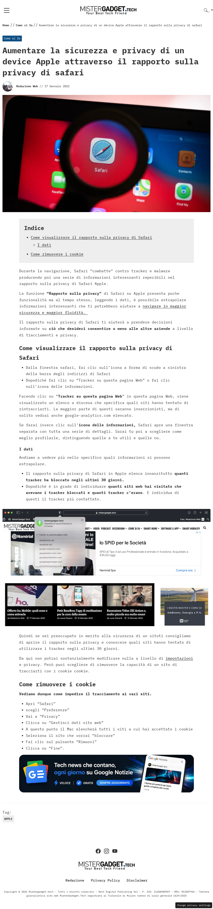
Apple (8, 819)
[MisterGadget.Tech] (108, 10)
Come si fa (12, 38)
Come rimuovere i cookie (57, 254)
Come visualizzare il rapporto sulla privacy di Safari (91, 237)
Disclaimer (137, 880)
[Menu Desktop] (6, 10)
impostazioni (179, 658)
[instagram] (106, 851)
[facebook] (98, 851)
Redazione (75, 880)
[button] (208, 10)
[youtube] (114, 851)
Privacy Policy (105, 880)
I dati (44, 244)
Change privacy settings (194, 905)
